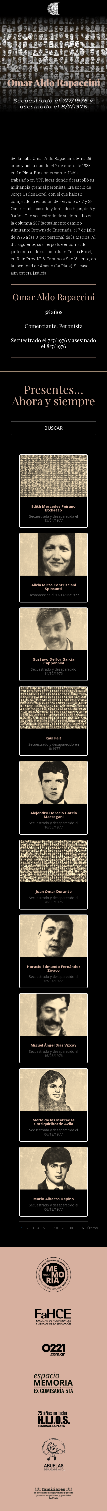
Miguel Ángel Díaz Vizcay (53, 1045)
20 (63, 1228)
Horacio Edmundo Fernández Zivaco (53, 968)
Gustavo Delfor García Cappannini (53, 661)
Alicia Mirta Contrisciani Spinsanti (53, 586)
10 (56, 1228)
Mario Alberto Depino (53, 1198)
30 (71, 1228)
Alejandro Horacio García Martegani (53, 814)
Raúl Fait (53, 737)
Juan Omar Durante (54, 891)
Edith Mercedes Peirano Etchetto (53, 508)
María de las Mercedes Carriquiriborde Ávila (54, 1121)
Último (92, 1228)
